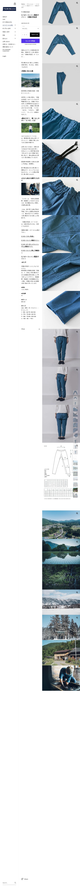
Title (23, 329)
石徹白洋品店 (26, 11)
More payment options (30, 44)
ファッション (30, 4)
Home (23, 4)
